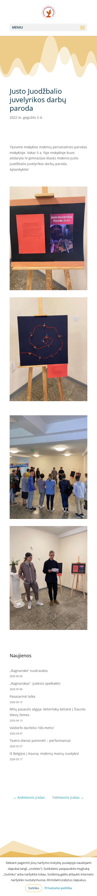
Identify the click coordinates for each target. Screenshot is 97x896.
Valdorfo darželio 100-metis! (32, 728)
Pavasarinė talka (22, 696)
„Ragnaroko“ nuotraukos (29, 670)
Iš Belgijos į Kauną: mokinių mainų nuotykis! (44, 753)
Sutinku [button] (33, 888)
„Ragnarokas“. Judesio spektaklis (35, 683)
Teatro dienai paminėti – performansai (40, 740)
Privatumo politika (58, 888)
